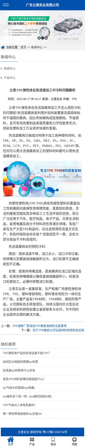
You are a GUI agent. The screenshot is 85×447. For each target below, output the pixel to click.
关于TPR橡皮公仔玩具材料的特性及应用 (58, 330)
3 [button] (46, 38)
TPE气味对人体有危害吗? (19, 405)
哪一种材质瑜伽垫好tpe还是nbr (22, 413)
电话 (53, 444)
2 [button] (42, 38)
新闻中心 (37, 47)
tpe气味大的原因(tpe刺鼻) (19, 387)
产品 (32, 444)
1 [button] (39, 38)
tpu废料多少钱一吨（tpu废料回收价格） (28, 396)
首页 (23, 47)
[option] (42, 27)
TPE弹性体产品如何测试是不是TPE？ (27, 353)
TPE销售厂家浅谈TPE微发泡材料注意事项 (39, 325)
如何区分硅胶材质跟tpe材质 (20, 361)
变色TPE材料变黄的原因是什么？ (24, 379)
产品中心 (9, 77)
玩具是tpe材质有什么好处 (19, 370)
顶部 (74, 444)
